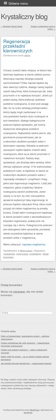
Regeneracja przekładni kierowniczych (18, 46)
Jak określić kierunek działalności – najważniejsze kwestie (26, 363)
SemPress (28, 412)
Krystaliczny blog (24, 16)
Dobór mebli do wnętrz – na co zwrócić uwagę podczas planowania (25, 358)
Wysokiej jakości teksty (11, 26)
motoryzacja (22, 253)
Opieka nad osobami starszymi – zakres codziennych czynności (24, 351)
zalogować (19, 291)
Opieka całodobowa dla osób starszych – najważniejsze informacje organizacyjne (25, 344)
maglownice (9, 253)
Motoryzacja (26, 250)
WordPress (34, 410)
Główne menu (18, 3)
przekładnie (35, 253)
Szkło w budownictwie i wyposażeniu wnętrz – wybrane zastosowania (25, 337)
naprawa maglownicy (33, 244)
